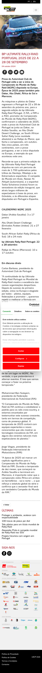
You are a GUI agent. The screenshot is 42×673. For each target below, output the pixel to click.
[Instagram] (9, 553)
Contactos (8, 664)
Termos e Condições (9, 661)
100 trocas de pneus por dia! (16, 521)
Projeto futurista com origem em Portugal (18, 537)
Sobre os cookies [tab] (32, 311)
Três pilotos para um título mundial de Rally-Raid (20, 525)
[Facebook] (4, 553)
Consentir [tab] (7, 311)
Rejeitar (21, 366)
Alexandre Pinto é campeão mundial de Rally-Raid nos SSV (19, 531)
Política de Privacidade (10, 654)
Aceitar (21, 351)
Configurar (19, 358)
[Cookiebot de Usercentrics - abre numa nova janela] (29, 304)
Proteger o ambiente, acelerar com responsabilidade (19, 516)
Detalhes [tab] (18, 311)
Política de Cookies (9, 657)
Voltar (6, 505)
